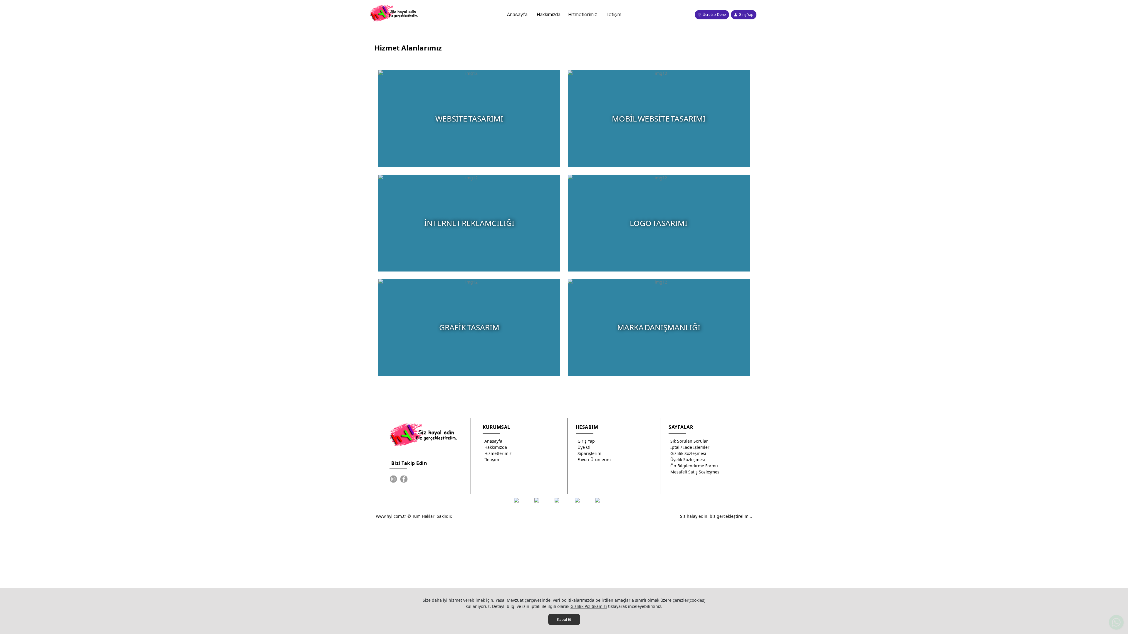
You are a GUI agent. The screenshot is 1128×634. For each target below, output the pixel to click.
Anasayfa (493, 441)
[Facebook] (404, 479)
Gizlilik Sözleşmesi (688, 453)
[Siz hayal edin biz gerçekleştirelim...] (394, 13)
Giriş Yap (586, 441)
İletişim (491, 459)
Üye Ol (584, 447)
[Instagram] (393, 479)
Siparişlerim (589, 453)
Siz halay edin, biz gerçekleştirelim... (716, 516)
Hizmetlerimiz (498, 453)
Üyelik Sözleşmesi (687, 459)
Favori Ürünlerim (594, 459)
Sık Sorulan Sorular (689, 441)
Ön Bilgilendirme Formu (694, 465)
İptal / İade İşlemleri (690, 447)
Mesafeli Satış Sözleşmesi (695, 472)
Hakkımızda (495, 447)
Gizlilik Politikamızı (588, 606)
